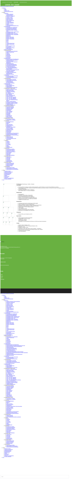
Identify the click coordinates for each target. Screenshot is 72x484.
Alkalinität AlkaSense (9, 383)
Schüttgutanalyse (9, 126)
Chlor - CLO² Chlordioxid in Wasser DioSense (13, 379)
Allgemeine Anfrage (7, 448)
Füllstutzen (8, 146)
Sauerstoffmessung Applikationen (11, 28)
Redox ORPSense (9, 94)
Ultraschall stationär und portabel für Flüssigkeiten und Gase (12, 60)
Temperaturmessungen (7, 172)
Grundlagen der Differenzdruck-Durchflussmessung (11, 73)
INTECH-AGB (6, 10)
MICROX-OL (8, 36)
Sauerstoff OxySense (9, 96)
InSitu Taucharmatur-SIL (10, 20)
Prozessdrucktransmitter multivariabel (12, 75)
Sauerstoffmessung (7, 26)
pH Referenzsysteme (9, 117)
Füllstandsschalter (9, 86)
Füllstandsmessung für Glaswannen (11, 87)
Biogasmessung (8, 46)
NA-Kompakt (8, 144)
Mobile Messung (8, 48)
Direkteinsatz (8, 114)
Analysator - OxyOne (9, 16)
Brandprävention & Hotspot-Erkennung (12, 134)
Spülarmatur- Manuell (9, 108)
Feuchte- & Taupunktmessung (9, 178)
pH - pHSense (8, 92)
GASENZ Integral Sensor (10, 44)
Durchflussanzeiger (9, 147)
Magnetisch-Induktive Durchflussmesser (12, 59)
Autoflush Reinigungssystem (10, 384)
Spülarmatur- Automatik (10, 107)
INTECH (3, 295)
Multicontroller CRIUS (9, 370)
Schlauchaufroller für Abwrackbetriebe (12, 169)
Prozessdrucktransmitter (10, 76)
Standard (7, 418)
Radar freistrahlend (9, 84)
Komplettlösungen (9, 109)
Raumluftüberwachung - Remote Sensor (12, 31)
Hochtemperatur (8, 131)
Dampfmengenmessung (10, 71)
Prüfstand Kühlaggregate (10, 163)
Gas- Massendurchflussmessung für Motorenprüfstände (11, 68)
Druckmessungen (7, 174)
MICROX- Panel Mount (10, 37)
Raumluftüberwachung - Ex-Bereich (12, 33)
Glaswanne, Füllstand (9, 128)
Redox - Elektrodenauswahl (10, 95)
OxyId (7, 330)
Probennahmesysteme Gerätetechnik (11, 51)
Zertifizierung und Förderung (10, 151)
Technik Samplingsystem (10, 337)
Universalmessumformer (10, 106)
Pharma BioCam (8, 130)
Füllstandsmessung (7, 83)
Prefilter (7, 338)
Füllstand (5, 175)
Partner (5, 9)
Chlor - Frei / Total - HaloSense (11, 97)
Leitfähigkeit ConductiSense (10, 91)
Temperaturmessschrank (10, 441)
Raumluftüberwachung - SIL (10, 32)
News (3, 179)
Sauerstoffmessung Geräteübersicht (11, 27)
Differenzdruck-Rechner (10, 74)
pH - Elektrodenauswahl (10, 93)
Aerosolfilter (8, 53)
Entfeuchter (8, 54)
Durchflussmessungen (7, 173)
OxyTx (7, 42)
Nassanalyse (6, 177)
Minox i (7, 40)
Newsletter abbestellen (7, 456)
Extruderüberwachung (9, 129)
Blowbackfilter (8, 55)
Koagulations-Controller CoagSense (11, 102)
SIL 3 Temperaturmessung (10, 82)
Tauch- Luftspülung (9, 111)
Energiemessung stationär (10, 426)
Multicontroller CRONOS (10, 90)
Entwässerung (8, 57)
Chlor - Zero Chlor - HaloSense (11, 377)
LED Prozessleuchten (9, 137)
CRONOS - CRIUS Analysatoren (11, 369)
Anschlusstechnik (9, 160)
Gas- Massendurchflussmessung (11, 350)
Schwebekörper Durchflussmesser (11, 65)
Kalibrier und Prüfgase (9, 24)
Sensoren (7, 23)
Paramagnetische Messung (10, 47)
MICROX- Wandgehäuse (10, 38)
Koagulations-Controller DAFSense (11, 103)
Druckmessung (6, 356)
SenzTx (7, 39)
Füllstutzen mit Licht (9, 136)
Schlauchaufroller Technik (10, 167)
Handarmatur (8, 112)
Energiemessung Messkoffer (10, 149)
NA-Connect (8, 143)
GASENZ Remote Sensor (10, 43)
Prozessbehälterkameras (10, 121)
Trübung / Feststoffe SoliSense (11, 101)
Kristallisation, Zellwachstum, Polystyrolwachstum (10, 127)
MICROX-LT (8, 35)
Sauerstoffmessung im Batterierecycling (12, 25)
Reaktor (7, 123)
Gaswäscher (8, 56)
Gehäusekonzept (8, 434)
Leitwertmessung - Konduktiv (11, 399)
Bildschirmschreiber (9, 161)
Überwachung (8, 132)
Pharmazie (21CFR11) (9, 164)
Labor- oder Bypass (9, 124)
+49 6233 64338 (16, 2)
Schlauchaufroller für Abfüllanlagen (11, 168)
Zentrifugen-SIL (8, 21)
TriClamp (7, 142)
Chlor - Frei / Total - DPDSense (11, 98)
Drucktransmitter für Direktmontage (11, 77)
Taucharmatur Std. (9, 115)
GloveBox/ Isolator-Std (9, 309)
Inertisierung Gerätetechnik (10, 302)
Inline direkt (8, 122)
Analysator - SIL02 (9, 17)
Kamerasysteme (6, 176)
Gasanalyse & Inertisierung (8, 449)
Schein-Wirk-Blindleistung (10, 155)
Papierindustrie (8, 110)
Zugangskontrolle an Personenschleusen (12, 133)
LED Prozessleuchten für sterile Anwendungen (13, 416)
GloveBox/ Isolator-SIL (10, 22)
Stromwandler (8, 153)
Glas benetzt (8, 419)
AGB (1, 277)
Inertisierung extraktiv (9, 18)
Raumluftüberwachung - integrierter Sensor (13, 316)
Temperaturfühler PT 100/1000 (11, 79)
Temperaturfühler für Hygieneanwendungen (9, 81)
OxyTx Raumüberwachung (10, 45)
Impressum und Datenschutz (8, 11)
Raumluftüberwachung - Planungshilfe (12, 34)
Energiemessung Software (10, 150)
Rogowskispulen (8, 152)
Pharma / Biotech (9, 116)
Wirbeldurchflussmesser (10, 63)
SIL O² (7, 41)
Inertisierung (6, 13)
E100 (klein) (8, 159)
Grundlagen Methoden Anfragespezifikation (9, 14)
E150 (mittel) (8, 158)
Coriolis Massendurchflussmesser (11, 64)
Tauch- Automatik (9, 391)
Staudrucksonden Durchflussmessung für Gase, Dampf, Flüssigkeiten (12, 70)
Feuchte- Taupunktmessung (8, 49)
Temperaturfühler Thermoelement (11, 80)
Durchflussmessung (7, 58)
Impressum (2, 279)
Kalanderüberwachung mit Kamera (11, 412)
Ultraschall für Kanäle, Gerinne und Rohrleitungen (14, 346)
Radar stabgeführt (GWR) (10, 85)
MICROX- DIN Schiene (10, 323)
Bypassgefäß (8, 113)
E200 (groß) (8, 157)
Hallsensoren (8, 154)
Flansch (7, 145)
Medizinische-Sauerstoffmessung (11, 29)
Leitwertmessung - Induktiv (10, 398)
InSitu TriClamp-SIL (9, 19)
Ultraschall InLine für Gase (10, 66)
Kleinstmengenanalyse (9, 125)
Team (5, 8)
